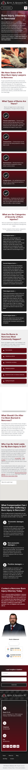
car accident (18, 458)
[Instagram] (7, 746)
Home (4, 755)
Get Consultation (7, 8)
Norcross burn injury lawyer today (9, 475)
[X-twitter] (14, 746)
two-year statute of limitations (13, 594)
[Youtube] (11, 746)
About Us (11, 755)
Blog (17, 755)
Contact (12, 758)
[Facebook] (4, 746)
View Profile (14, 643)
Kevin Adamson (14, 639)
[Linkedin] (18, 746)
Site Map (5, 758)
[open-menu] (25, 8)
